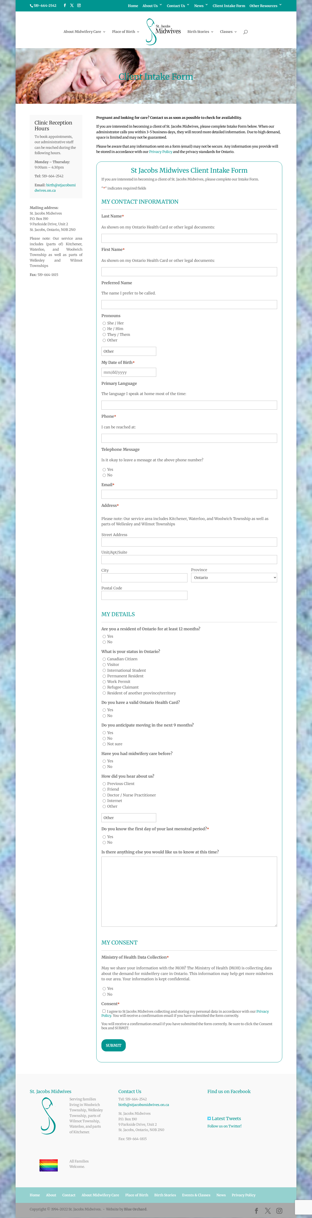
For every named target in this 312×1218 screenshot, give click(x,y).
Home (133, 6)
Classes (226, 32)
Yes (110, 469)
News (199, 6)
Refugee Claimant (123, 687)
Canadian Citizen (122, 659)
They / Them (118, 334)
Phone (108, 416)
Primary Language (119, 383)
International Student (126, 670)
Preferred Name (116, 282)
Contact (69, 1195)
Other (112, 340)
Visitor (113, 664)
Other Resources (263, 6)
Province (199, 569)
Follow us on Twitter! (224, 1126)
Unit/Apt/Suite (114, 552)
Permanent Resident (125, 676)
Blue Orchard (135, 1209)
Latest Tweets (231, 1118)
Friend (113, 789)
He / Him (115, 328)
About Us (150, 6)
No (109, 475)
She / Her (115, 323)
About (51, 1195)
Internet (114, 800)
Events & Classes (196, 1195)
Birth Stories (198, 32)
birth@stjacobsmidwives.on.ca (143, 1105)
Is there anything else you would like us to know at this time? (160, 852)
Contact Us (176, 6)
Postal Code (111, 588)
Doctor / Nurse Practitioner (131, 795)
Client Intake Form (229, 6)
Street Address (114, 534)
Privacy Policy (160, 152)
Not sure (114, 744)
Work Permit (118, 681)
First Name (113, 249)
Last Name (112, 216)
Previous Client (121, 783)
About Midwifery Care (82, 32)
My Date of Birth (118, 362)
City (105, 570)
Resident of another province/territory (141, 693)
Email (108, 484)
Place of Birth (123, 32)
